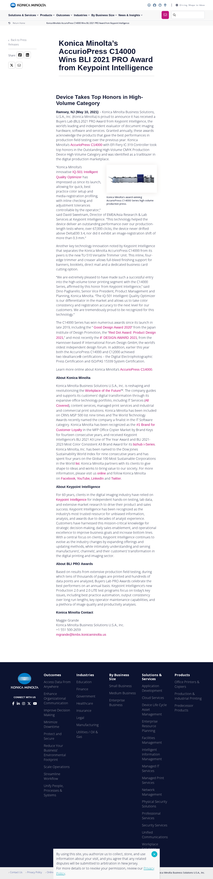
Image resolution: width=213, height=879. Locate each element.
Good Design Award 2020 (112, 327)
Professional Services (151, 815)
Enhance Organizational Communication (56, 698)
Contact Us (16, 872)
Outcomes (63, 15)
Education (84, 682)
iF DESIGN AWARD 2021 (118, 337)
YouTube (83, 478)
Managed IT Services (150, 768)
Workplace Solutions (150, 846)
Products (46, 15)
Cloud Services (153, 697)
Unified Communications (155, 834)
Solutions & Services (22, 15)
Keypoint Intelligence (71, 499)
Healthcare (84, 703)
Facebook (68, 478)
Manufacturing (87, 725)
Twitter (116, 478)
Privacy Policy (34, 872)
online (101, 473)
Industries (80, 15)
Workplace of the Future (103, 390)
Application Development (152, 688)
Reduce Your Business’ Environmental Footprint (55, 752)
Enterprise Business (117, 702)
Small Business (120, 686)
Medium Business (122, 693)
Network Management (152, 792)
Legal (80, 717)
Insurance (83, 710)
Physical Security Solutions (154, 803)
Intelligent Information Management (152, 754)
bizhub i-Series (144, 444)
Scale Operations (57, 767)
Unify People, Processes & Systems (53, 790)
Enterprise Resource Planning (150, 726)
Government (85, 696)
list (78, 463)
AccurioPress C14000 (86, 145)
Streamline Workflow (52, 776)
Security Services (154, 825)
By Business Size (102, 15)
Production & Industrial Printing (188, 696)
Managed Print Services (153, 780)
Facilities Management (152, 740)
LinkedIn (97, 478)
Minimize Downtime (51, 724)
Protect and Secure (53, 736)
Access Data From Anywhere (57, 684)
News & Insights (129, 15)
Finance (82, 689)
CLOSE (154, 854)
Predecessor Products (184, 707)
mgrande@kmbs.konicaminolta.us (81, 634)
